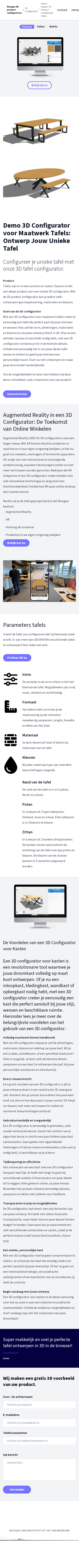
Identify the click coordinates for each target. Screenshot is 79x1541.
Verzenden (17, 1489)
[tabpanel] (39, 59)
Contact (62, 10)
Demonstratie (17, 394)
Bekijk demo (39, 85)
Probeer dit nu (17, 658)
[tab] (26, 27)
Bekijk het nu (16, 543)
